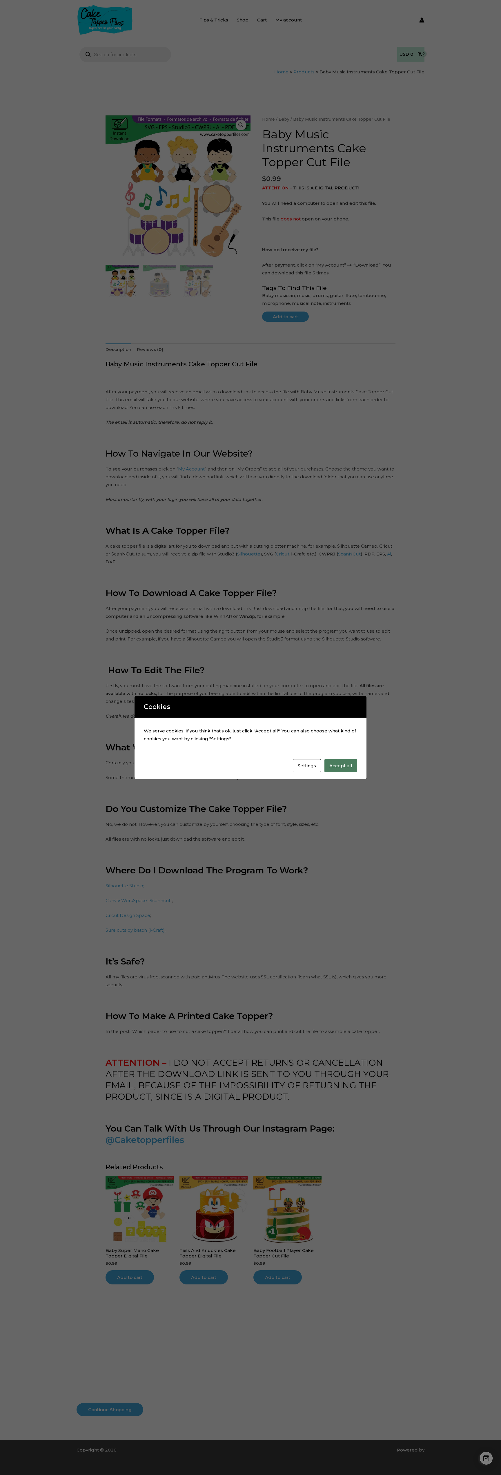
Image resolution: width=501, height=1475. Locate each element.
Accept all (340, 765)
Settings (307, 765)
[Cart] (486, 1458)
